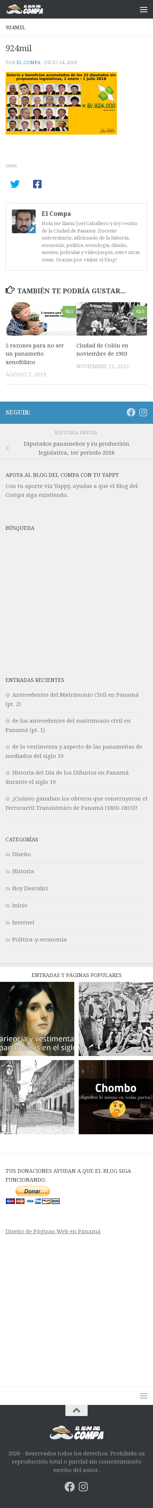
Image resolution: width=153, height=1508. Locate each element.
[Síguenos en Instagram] (143, 412)
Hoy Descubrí (30, 888)
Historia (23, 871)
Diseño (21, 854)
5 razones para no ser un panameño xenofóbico (35, 354)
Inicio (19, 905)
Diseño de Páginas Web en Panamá (53, 1231)
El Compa (28, 62)
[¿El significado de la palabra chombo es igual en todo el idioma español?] (116, 1098)
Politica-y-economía (39, 939)
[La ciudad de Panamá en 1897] (37, 1098)
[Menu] (143, 9)
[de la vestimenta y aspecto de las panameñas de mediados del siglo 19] (37, 1020)
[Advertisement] (76, 605)
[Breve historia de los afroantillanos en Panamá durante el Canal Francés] (116, 1020)
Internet (23, 922)
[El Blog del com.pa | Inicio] (31, 9)
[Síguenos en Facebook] (131, 412)
